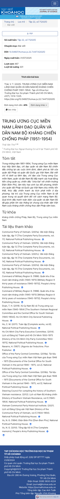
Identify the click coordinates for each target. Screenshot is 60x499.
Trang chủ (9, 21)
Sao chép (11, 109)
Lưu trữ (21, 21)
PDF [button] (31, 33)
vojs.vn (55, 497)
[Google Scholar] (42, 239)
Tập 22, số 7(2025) (38, 21)
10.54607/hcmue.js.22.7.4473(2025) (27, 52)
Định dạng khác (38, 105)
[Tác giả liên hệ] (17, 144)
